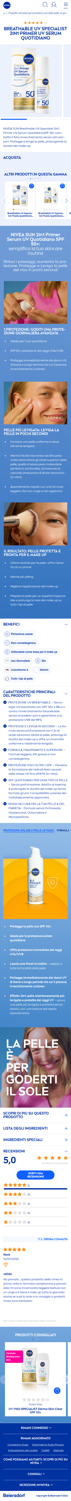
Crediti (45, 1450)
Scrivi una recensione (35, 1175)
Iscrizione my (34, 1485)
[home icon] (4, 13)
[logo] (7, 5)
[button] (31, 185)
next (66, 200)
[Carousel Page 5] (40, 178)
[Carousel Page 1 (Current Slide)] (30, 178)
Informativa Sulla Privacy (48, 1444)
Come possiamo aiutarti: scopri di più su (35, 1461)
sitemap (58, 1450)
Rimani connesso (35, 1428)
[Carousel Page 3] (35, 178)
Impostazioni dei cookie (23, 1450)
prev (4, 200)
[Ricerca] (45, 5)
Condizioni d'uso (18, 1444)
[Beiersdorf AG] (14, 1496)
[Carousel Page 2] (33, 178)
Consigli (35, 1474)
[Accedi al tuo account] (53, 5)
